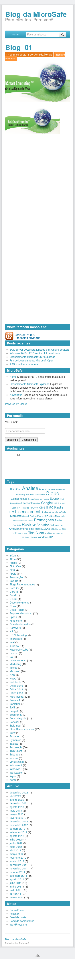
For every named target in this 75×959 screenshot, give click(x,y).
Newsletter (16, 395)
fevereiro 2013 (18, 818)
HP (11, 631)
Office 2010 (16, 685)
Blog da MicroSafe (36, 14)
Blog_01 (18, 47)
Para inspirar (17, 696)
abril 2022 (15, 796)
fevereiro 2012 (18, 857)
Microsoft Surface (29, 516)
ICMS (41, 507)
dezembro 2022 (19, 792)
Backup (14, 581)
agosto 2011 (17, 879)
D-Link (13, 599)
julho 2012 (16, 839)
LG (11, 657)
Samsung (15, 704)
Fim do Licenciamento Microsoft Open (32, 360)
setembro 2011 (18, 875)
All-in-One (15, 489)
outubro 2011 (17, 872)
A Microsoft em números (24, 364)
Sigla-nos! (15, 725)
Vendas (14, 758)
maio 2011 (16, 890)
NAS (12, 675)
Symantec (15, 740)
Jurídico (14, 646)
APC (12, 570)
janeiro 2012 (17, 861)
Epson (13, 617)
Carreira (14, 588)
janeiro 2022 (17, 799)
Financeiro (16, 620)
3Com (13, 555)
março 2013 (16, 814)
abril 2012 (15, 850)
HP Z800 (34, 507)
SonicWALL (45, 529)
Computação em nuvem (38, 499)
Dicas (13, 606)
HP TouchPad (23, 507)
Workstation (16, 772)
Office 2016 (16, 693)
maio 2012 (16, 846)
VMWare (50, 533)
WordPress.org (18, 924)
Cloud (52, 493)
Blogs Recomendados (22, 584)
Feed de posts (18, 917)
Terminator (22, 533)
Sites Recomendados (22, 729)
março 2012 (16, 854)
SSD (14, 533)
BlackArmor (61, 489)
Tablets (14, 743)
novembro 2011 (19, 868)
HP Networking (18, 635)
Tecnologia (16, 747)
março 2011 (16, 897)
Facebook (27, 503)
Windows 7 (16, 765)
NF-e (47, 516)
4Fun (13, 559)
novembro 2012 (19, 825)
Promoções (44, 519)
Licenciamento (29, 511)
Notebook (15, 682)
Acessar (14, 913)
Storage (14, 736)
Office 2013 (16, 689)
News (13, 678)
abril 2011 (15, 894)
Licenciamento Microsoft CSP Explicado (32, 357)
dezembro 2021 (19, 803)
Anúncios (44, 489)
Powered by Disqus (16, 404)
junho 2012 (16, 843)
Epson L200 (15, 503)
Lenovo (14, 653)
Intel (12, 642)
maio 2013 (16, 810)
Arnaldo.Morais (43, 54)
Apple (13, 573)
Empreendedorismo (21, 613)
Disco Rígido (17, 609)
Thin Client (36, 532)
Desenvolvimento (19, 602)
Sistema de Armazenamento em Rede (36, 526)
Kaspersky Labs (19, 649)
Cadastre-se (17, 910)
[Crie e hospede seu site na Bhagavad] (37, 955)
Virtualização (17, 761)
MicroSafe (60, 512)
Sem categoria (18, 718)
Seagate (14, 711)
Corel (13, 595)
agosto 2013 (17, 807)
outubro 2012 (17, 828)
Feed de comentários (22, 921)
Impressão (16, 638)
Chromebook (39, 494)
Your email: (11, 422)
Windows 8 (16, 769)
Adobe (13, 562)
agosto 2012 (17, 836)
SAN (12, 707)
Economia (57, 498)
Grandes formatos (20, 624)
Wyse (13, 776)
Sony (12, 732)
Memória (49, 512)
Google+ (47, 502)
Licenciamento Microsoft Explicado (30, 384)
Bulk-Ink (29, 494)
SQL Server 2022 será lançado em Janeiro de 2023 (39, 349)
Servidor (42, 524)
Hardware (15, 628)
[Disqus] (37, 183)
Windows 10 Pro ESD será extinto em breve (35, 353)
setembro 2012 (18, 832)
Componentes (19, 498)
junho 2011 (16, 886)
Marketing (15, 664)
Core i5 (14, 591)
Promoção (15, 700)
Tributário (15, 754)
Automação (16, 577)
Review (29, 524)
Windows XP (45, 537)
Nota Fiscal (55, 516)
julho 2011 (16, 883)
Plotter (30, 520)
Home (15, 34)
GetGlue (36, 503)
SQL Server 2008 (58, 529)
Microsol (40, 516)
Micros (13, 667)
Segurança (16, 714)
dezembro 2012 (19, 821)
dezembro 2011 (19, 865)
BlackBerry (20, 494)
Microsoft (15, 516)
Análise (30, 488)
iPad (50, 507)
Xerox (13, 780)
